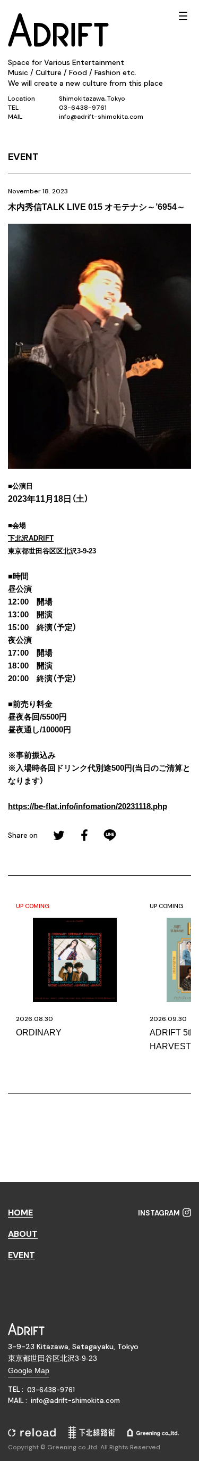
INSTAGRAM (159, 1213)
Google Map (28, 1370)
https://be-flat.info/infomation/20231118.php (87, 806)
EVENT (21, 1255)
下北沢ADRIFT (31, 538)
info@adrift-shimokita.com (101, 116)
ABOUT (23, 1234)
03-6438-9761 (83, 107)
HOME (20, 1213)
